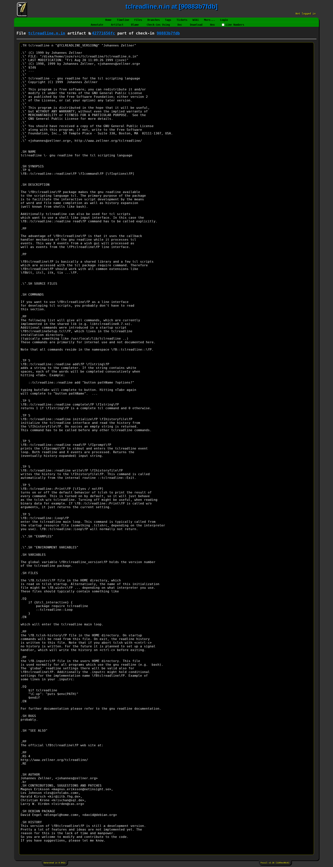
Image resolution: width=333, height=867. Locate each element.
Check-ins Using (158, 24)
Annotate (97, 24)
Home (108, 19)
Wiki (196, 19)
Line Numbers (235, 24)
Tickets (182, 19)
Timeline (123, 19)
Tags (168, 19)
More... (209, 19)
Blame (135, 24)
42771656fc (103, 33)
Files (138, 19)
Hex (212, 24)
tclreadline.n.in (46, 33)
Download (196, 24)
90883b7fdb (168, 33)
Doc (179, 24)
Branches (153, 19)
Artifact (117, 24)
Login (224, 19)
